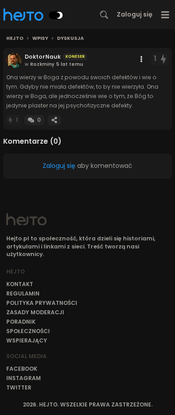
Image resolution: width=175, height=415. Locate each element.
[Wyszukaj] (104, 15)
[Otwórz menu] (165, 14)
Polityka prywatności (41, 303)
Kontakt (19, 284)
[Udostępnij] (54, 120)
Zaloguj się (135, 14)
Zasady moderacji (35, 312)
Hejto (14, 38)
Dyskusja (70, 38)
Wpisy (40, 38)
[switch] (56, 15)
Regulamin (22, 293)
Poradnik (20, 321)
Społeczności (28, 331)
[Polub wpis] (163, 59)
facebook (21, 368)
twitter (18, 387)
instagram (23, 378)
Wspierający (26, 340)
